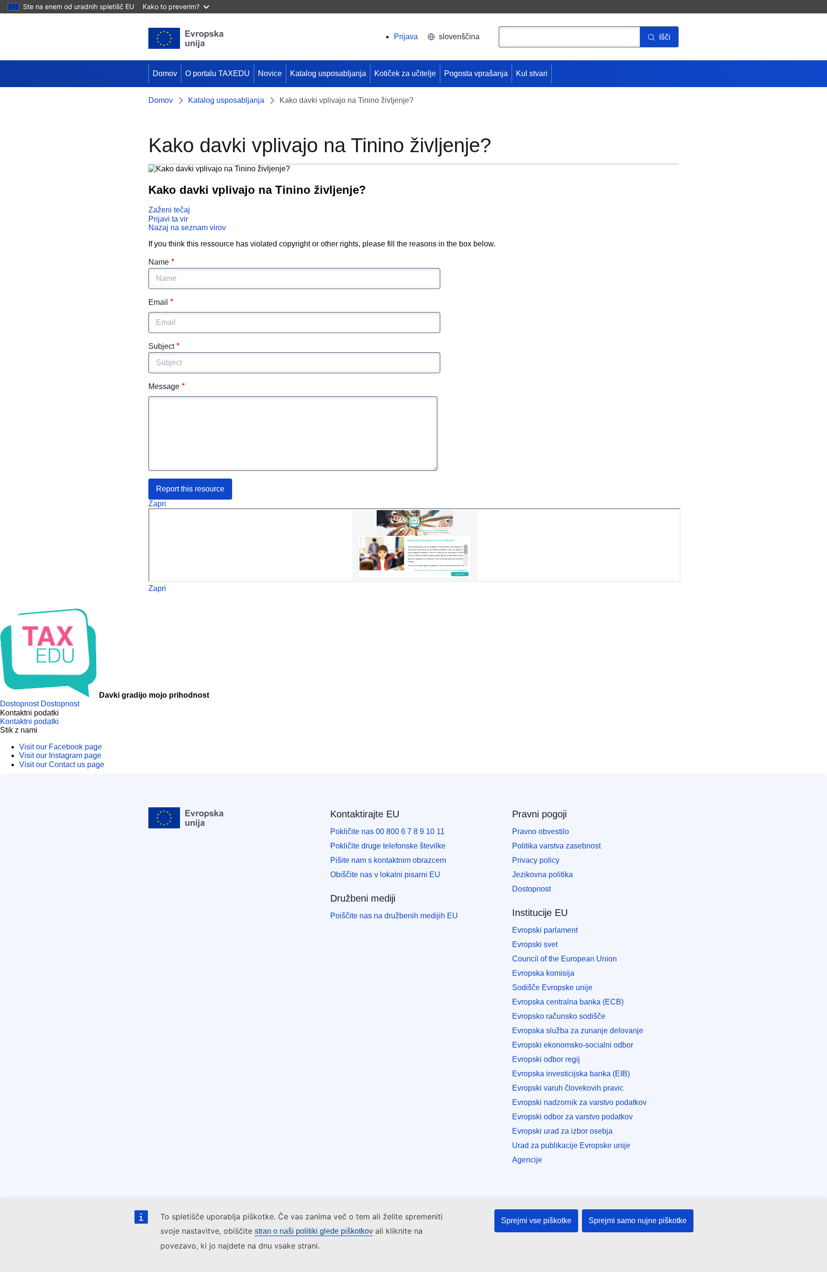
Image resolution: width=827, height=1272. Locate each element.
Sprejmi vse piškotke (536, 1220)
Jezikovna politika (542, 874)
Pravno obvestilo (540, 831)
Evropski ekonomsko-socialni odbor (572, 1045)
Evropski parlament (545, 930)
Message (163, 386)
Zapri (157, 504)
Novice (270, 73)
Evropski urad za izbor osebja (562, 1131)
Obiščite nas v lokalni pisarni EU (385, 874)
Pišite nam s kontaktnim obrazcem (388, 860)
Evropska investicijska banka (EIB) (571, 1074)
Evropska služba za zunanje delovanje (577, 1031)
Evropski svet (535, 944)
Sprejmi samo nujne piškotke (638, 1220)
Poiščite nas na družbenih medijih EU (394, 916)
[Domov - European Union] (186, 38)
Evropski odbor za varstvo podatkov (572, 1117)
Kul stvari (532, 73)
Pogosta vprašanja (476, 73)
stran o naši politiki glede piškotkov (314, 1231)
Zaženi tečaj (169, 210)
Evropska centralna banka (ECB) (568, 1002)
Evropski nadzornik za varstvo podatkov (579, 1102)
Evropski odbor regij (546, 1059)
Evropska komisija (543, 973)
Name (158, 262)
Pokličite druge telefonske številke (388, 846)
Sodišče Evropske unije (552, 987)
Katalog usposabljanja (328, 73)
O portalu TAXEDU (217, 73)
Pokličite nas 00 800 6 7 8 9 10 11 (387, 831)
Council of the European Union (564, 959)
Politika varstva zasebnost (556, 846)
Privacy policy (535, 860)
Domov (165, 73)
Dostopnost (531, 889)
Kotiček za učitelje (405, 73)
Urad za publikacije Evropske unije (571, 1145)
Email (158, 302)
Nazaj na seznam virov (187, 227)
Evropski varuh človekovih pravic (568, 1088)
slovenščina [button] (459, 37)
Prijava (406, 37)
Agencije (527, 1160)
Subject (161, 346)
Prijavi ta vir (168, 219)
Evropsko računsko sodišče (558, 1016)
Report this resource (190, 489)
